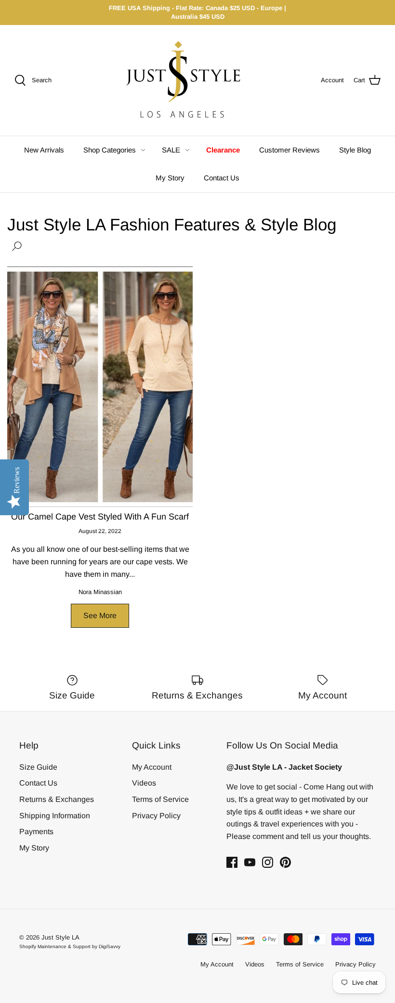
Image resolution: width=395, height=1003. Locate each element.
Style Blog (355, 150)
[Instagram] (267, 862)
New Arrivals (44, 150)
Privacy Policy (156, 816)
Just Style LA (60, 937)
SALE (171, 150)
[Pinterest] (285, 862)
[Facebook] (231, 862)
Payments (36, 831)
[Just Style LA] (190, 80)
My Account (151, 767)
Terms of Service (160, 799)
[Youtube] (249, 862)
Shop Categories (109, 150)
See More (100, 615)
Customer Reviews (289, 150)
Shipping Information (54, 816)
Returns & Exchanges (56, 799)
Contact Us (221, 178)
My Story (170, 178)
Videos (144, 783)
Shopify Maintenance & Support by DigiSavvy (69, 946)
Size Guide (38, 767)
